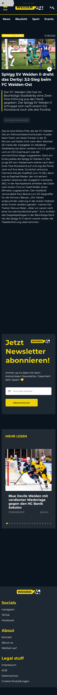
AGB (4, 670)
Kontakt (7, 637)
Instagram (8, 609)
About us (7, 642)
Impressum (9, 664)
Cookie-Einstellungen (15, 681)
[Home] (29, 7)
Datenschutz (10, 675)
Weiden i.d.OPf (13, 35)
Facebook (8, 620)
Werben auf (9, 648)
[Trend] (6, 7)
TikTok (6, 614)
